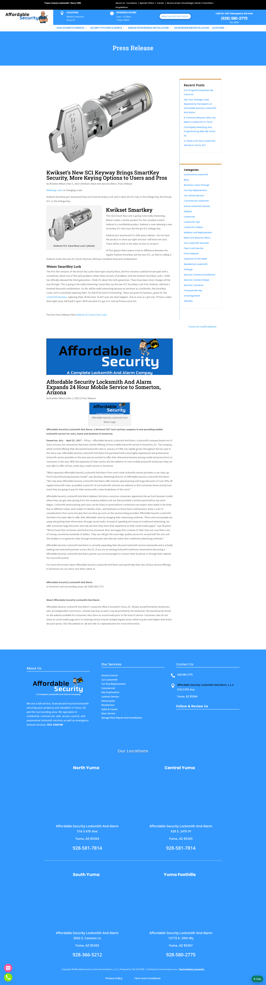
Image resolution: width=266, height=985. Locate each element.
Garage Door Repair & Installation (148, 28)
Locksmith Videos (193, 227)
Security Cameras (193, 285)
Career (160, 3)
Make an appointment (175, 16)
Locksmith (189, 216)
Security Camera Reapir (196, 279)
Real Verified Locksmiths (191, 969)
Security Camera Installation (199, 274)
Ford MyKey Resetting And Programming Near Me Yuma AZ (199, 131)
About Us (120, 3)
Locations (132, 3)
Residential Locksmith (196, 264)
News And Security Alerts (104, 183)
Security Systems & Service (106, 28)
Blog (186, 179)
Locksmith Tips (192, 222)
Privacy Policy (114, 978)
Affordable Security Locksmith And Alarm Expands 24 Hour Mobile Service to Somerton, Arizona (103, 387)
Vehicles (188, 301)
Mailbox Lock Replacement (198, 232)
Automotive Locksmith (196, 174)
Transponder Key (193, 290)
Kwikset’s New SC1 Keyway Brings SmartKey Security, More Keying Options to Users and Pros (106, 175)
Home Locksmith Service (197, 206)
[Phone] (8, 977)
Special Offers (147, 3)
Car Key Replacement (195, 190)
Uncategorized (192, 295)
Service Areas (173, 3)
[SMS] (8, 968)
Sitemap (106, 724)
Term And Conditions (147, 978)
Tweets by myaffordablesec (202, 326)
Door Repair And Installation (191, 28)
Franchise (207, 3)
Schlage (188, 269)
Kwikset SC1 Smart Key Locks (91, 314)
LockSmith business (56, 297)
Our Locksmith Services (196, 243)
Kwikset (85, 183)
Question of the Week (195, 258)
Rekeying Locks (54, 190)
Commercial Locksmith (196, 200)
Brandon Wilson (57, 183)
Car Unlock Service (194, 195)
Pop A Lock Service (193, 248)
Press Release (125, 183)
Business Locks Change (196, 185)
